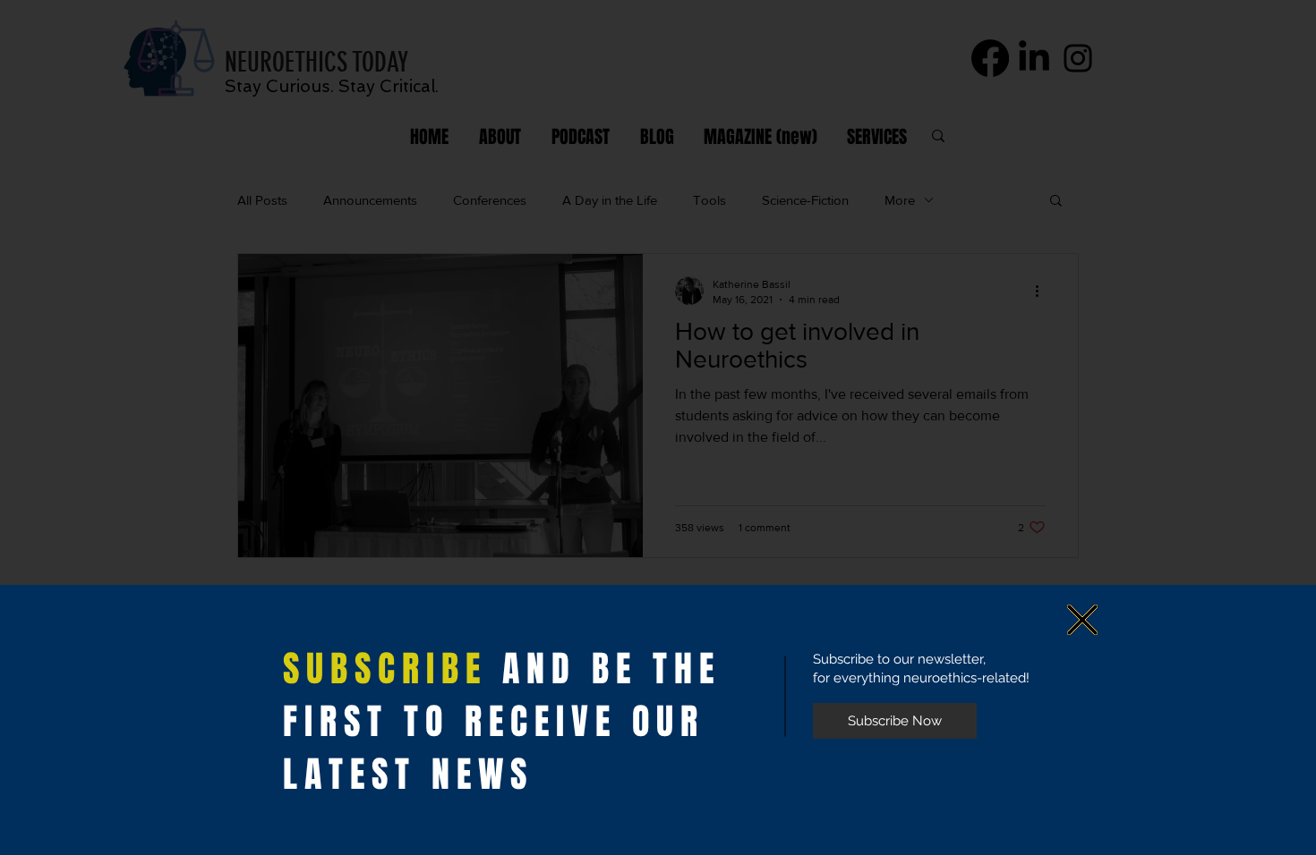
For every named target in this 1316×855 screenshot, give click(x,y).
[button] (1082, 620)
